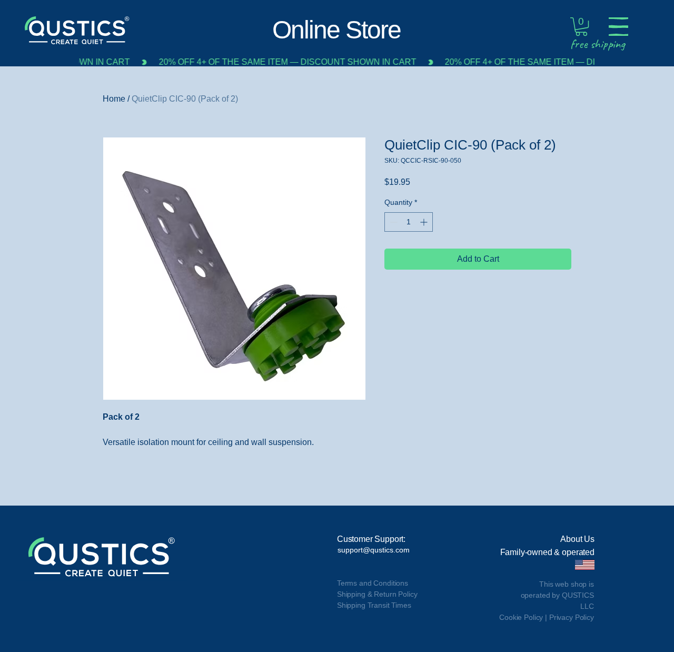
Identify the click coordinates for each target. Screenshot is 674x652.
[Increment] (424, 222)
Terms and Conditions (372, 583)
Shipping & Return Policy (377, 594)
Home (114, 98)
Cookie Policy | (524, 617)
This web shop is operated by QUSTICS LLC (557, 595)
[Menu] (618, 26)
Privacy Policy (571, 617)
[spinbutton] (408, 222)
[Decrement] (392, 222)
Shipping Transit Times (374, 605)
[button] (581, 26)
